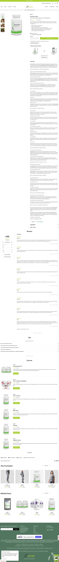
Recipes (14, 6)
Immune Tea (53, 53)
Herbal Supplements (18, 545)
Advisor (56, 555)
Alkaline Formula (17, 440)
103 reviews (17, 382)
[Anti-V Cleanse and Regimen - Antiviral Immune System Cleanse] (6, 384)
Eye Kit (37, 513)
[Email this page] (56, 460)
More (57, 6)
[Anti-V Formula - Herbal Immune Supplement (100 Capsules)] (6, 399)
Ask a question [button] (20, 457)
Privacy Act (27, 544)
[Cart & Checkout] (57, 3)
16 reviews (17, 427)
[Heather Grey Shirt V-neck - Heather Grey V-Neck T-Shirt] (51, 476)
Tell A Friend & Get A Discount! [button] (30, 457)
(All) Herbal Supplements (39, 221)
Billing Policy (36, 544)
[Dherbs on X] (47, 527)
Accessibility (41, 544)
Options (15, 373)
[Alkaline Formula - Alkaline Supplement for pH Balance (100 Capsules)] (6, 443)
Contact (46, 6)
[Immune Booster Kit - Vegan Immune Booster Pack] (6, 369)
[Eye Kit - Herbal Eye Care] (37, 504)
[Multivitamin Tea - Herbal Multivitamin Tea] (7, 504)
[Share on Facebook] (3, 460)
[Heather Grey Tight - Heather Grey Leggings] (7, 476)
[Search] (55, 3)
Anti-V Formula (16, 395)
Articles (9, 6)
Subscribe (16, 529)
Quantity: (31, 36)
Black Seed (15, 410)
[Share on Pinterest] (9, 460)
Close (4, 558)
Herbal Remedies (24, 545)
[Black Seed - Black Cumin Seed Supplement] (6, 414)
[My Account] (52, 3)
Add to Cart (16, 388)
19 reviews (9, 514)
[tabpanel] (37, 479)
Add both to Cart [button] (44, 57)
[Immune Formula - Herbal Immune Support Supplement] (3, 21)
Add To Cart (49, 38)
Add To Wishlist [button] (4, 457)
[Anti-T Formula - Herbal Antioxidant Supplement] (51, 504)
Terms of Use (18, 544)
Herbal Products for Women (40, 545)
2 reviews (53, 487)
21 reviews (23, 514)
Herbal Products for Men (31, 545)
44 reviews (17, 412)
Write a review (8, 254)
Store (5, 6)
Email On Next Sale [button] (12, 457)
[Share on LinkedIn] (6, 460)
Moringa (15, 425)
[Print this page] (54, 460)
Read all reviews (8, 256)
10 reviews (53, 514)
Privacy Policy (23, 544)
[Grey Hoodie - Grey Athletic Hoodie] (22, 476)
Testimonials (52, 6)
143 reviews (17, 397)
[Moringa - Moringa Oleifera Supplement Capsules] (6, 429)
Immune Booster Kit (17, 366)
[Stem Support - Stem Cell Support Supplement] (37, 476)
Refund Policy (32, 544)
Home (2, 6)
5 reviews (9, 487)
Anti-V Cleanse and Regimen (19, 381)
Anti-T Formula (52, 513)
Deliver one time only (34, 33)
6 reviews (23, 487)
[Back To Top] (57, 2)
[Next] (41, 333)
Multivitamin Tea (7, 513)
